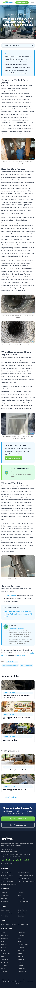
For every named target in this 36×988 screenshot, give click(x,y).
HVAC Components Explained (10, 665)
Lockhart (20, 965)
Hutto (19, 938)
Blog (14, 14)
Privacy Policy (5, 901)
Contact (20, 892)
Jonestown (21, 968)
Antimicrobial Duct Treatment (26, 881)
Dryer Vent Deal (22, 910)
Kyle (19, 941)
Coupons (4, 898)
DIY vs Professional (12, 662)
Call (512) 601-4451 (14, 458)
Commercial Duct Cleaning (9, 884)
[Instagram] (5, 863)
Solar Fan (21, 916)
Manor (3, 950)
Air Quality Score (23, 924)
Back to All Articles (10, 797)
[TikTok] (8, 863)
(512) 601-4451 (7, 849)
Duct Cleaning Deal (6, 910)
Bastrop (20, 956)
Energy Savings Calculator (9, 924)
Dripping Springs (23, 944)
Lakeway (4, 944)
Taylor (20, 953)
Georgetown (21, 935)
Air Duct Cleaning (23, 14)
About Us (4, 892)
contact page (20, 655)
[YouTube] (11, 863)
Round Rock (21, 932)
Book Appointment (22, 2)
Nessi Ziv (12, 626)
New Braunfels (22, 971)
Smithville (4, 971)
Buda (2, 941)
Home (10, 14)
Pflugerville (4, 938)
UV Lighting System (23, 878)
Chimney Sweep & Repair (25, 875)
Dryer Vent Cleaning (7, 875)
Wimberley (21, 959)
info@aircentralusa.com (10, 851)
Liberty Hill (21, 947)
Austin (3, 932)
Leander (3, 947)
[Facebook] (2, 863)
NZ (6, 627)
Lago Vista (21, 962)
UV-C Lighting (5, 916)
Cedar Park (4, 935)
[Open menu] (32, 3)
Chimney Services (6, 913)
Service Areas (5, 895)
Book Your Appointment (18, 825)
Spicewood (4, 965)
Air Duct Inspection (23, 872)
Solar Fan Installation (7, 881)
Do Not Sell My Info (23, 901)
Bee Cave (21, 950)
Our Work (21, 898)
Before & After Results (26, 665)
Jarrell (3, 968)
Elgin (2, 956)
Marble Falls (4, 962)
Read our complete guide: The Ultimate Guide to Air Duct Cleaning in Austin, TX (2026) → (17, 614)
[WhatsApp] (13, 863)
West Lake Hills (5, 953)
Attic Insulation (5, 878)
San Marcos (4, 959)
